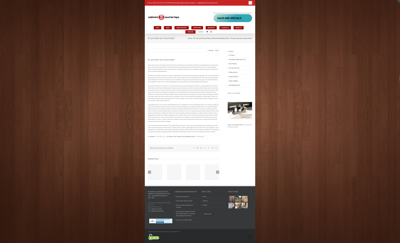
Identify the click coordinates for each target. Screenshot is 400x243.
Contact (205, 205)
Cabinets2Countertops (157, 211)
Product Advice (181, 136)
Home (229, 125)
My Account (207, 214)
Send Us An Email (157, 209)
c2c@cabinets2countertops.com (207, 3)
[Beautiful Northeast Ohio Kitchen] (245, 199)
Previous (211, 50)
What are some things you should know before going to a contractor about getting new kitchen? (185, 214)
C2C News (232, 55)
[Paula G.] (231, 205)
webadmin (152, 136)
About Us (205, 201)
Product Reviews (233, 77)
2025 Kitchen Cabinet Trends (184, 201)
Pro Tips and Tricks (171, 136)
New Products (233, 64)
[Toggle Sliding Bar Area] (398, 2)
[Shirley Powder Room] (245, 205)
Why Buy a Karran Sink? (182, 196)
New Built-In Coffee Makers (184, 220)
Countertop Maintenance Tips (237, 59)
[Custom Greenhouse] (238, 199)
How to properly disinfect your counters (184, 206)
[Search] (211, 31)
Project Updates (233, 81)
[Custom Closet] (231, 199)
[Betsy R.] (238, 205)
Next (216, 50)
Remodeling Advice (190, 136)
